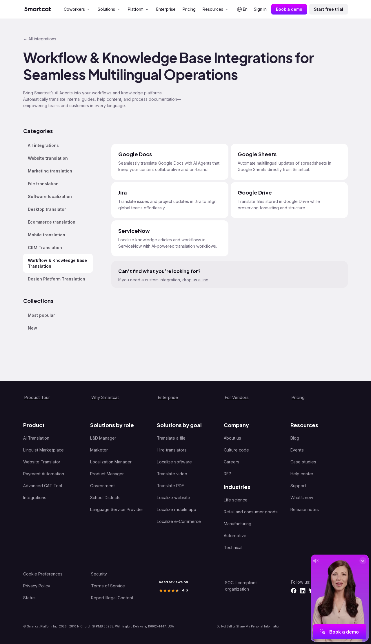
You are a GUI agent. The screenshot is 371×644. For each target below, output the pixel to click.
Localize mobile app (176, 509)
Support (298, 485)
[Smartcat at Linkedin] (302, 590)
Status (29, 597)
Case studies (303, 461)
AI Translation (36, 438)
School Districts (105, 497)
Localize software (174, 461)
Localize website (173, 497)
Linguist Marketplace (43, 449)
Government (102, 485)
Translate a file (171, 438)
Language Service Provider (116, 509)
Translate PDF (170, 485)
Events (297, 449)
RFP (227, 473)
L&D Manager (103, 438)
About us (232, 438)
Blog (294, 438)
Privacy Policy (36, 585)
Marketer (99, 449)
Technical (233, 547)
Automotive (235, 535)
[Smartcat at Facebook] (293, 590)
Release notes (304, 509)
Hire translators (172, 449)
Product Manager (107, 473)
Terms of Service (108, 585)
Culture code (236, 449)
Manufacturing (237, 523)
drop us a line (195, 279)
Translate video (172, 473)
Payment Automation (43, 473)
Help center (301, 473)
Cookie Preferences (43, 573)
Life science (236, 499)
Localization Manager (111, 461)
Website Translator (41, 461)
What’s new (301, 497)
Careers (231, 461)
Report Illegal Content (112, 597)
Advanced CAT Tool (42, 485)
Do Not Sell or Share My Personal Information (248, 626)
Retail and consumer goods (251, 511)
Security (99, 573)
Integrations (34, 497)
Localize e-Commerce (179, 521)
